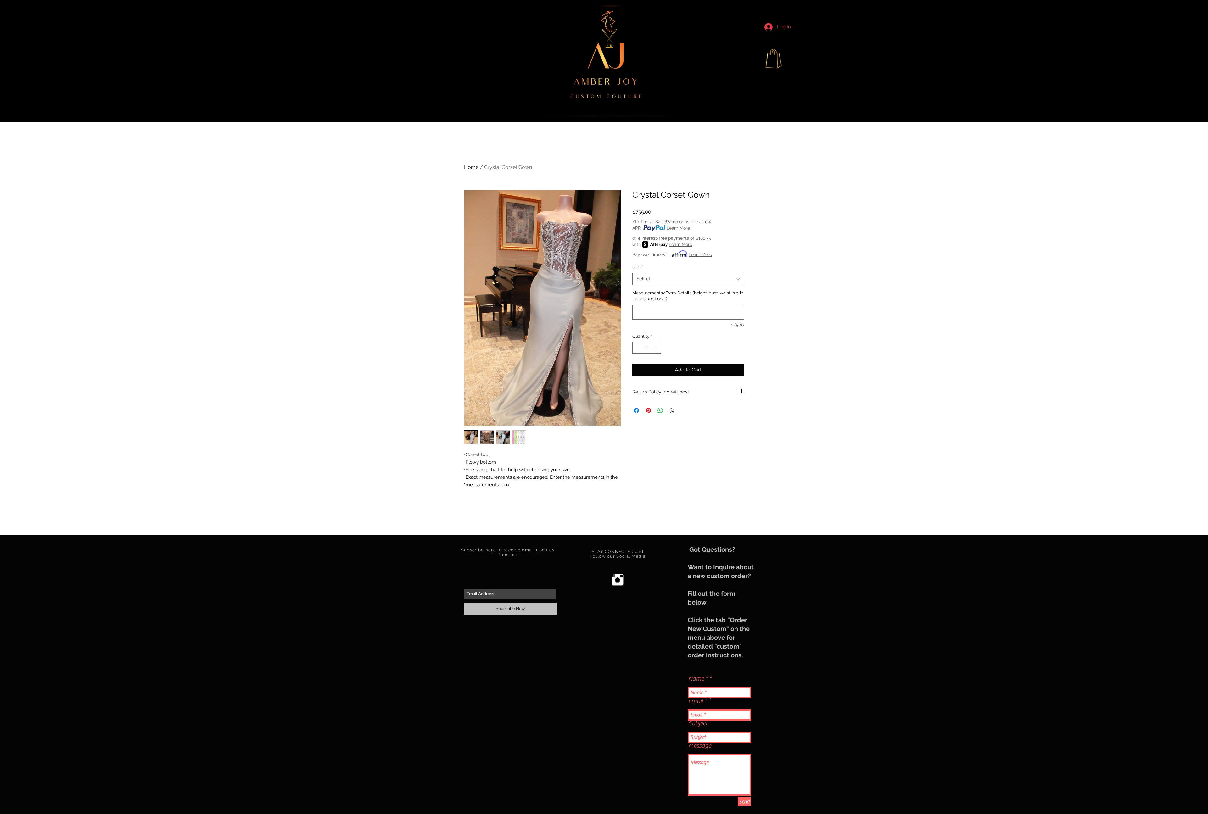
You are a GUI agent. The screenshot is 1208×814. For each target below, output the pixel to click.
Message (699, 746)
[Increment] (656, 347)
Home (471, 167)
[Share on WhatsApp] (660, 410)
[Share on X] (672, 410)
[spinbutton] (646, 347)
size (637, 266)
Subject (697, 723)
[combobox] (688, 279)
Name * (698, 679)
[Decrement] (637, 347)
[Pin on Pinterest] (648, 410)
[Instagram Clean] (618, 580)
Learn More (678, 228)
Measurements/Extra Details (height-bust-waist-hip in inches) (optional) (687, 296)
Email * (697, 701)
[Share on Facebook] (636, 410)
